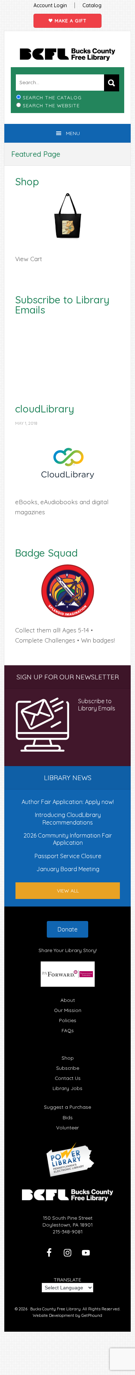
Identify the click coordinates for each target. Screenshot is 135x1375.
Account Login (50, 5)
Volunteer (67, 1127)
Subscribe (67, 1068)
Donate (67, 929)
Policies (67, 1020)
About (67, 1000)
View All (68, 890)
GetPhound (91, 1315)
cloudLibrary (44, 408)
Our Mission (67, 1010)
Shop (27, 181)
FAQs (68, 1030)
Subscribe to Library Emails (62, 304)
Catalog (92, 5)
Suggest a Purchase (67, 1107)
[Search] (111, 82)
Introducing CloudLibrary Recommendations (68, 818)
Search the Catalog (52, 97)
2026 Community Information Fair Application (67, 839)
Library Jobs (67, 1088)
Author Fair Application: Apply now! (68, 801)
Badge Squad (46, 552)
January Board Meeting (67, 869)
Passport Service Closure (68, 856)
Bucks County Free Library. (55, 1308)
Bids (68, 1117)
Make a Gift (69, 20)
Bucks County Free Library (67, 54)
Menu (73, 133)
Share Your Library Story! (68, 950)
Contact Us (68, 1078)
